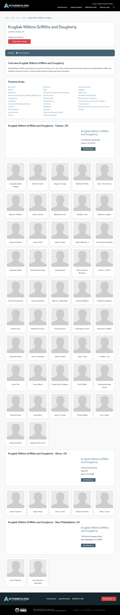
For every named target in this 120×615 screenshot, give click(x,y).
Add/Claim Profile (91, 7)
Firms (12, 18)
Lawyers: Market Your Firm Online (102, 4)
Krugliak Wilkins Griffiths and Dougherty (95, 133)
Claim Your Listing (19, 41)
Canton (23, 18)
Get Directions (88, 149)
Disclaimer (76, 610)
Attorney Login (105, 7)
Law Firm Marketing (99, 610)
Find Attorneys (62, 7)
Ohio (18, 18)
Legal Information (76, 7)
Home (7, 18)
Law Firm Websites (87, 610)
